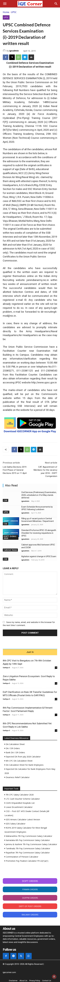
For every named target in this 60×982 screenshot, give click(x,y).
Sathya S (6, 667)
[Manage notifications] (54, 976)
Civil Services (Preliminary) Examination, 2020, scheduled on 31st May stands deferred (39, 495)
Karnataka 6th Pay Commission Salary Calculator (27, 840)
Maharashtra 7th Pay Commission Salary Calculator (28, 836)
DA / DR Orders (12, 748)
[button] (4, 3)
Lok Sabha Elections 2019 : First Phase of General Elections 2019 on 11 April (15, 470)
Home (6, 12)
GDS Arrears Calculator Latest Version (22, 819)
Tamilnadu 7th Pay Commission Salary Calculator (27, 848)
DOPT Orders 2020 (10, 537)
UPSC (14, 12)
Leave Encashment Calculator (19, 807)
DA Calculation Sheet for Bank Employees (24, 765)
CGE (5, 500)
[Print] (31, 57)
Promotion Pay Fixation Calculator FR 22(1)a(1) (26, 861)
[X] (12, 57)
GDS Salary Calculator (15, 823)
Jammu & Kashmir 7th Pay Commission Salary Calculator (31, 844)
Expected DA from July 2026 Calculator (23, 756)
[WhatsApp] (18, 57)
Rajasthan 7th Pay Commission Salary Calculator (27, 852)
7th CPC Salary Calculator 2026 (19, 794)
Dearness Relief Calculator (17, 777)
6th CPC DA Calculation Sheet (19, 760)
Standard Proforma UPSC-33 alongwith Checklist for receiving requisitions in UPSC (38, 533)
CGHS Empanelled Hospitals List (20, 803)
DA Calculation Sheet (15, 744)
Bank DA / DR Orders (15, 752)
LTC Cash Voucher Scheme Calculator (22, 798)
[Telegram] (25, 57)
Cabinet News (10, 550)
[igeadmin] (4, 50)
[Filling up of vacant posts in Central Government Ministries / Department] (11, 521)
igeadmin (14, 50)
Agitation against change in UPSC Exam (38, 556)
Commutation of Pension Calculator (21, 856)
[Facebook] (5, 57)
